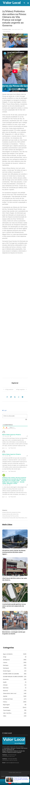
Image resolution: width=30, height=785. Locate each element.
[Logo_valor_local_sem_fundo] (12, 3)
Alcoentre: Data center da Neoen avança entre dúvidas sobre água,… (14, 552)
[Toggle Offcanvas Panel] (28, 3)
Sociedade (5, 29)
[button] (24, 2)
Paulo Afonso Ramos (20, 517)
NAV (14, 517)
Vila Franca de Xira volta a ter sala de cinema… (14, 579)
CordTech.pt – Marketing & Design (20, 776)
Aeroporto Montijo (6, 514)
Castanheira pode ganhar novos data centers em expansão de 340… (14, 606)
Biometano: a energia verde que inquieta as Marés (13, 633)
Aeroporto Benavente (7, 512)
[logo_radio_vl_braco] (17, 782)
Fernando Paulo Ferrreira (7, 517)
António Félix (16, 514)
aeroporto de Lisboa (16, 512)
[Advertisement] (15, 316)
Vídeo (9, 29)
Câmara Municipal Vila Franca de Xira (10, 515)
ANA (11, 514)
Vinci (26, 517)
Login (5, 410)
